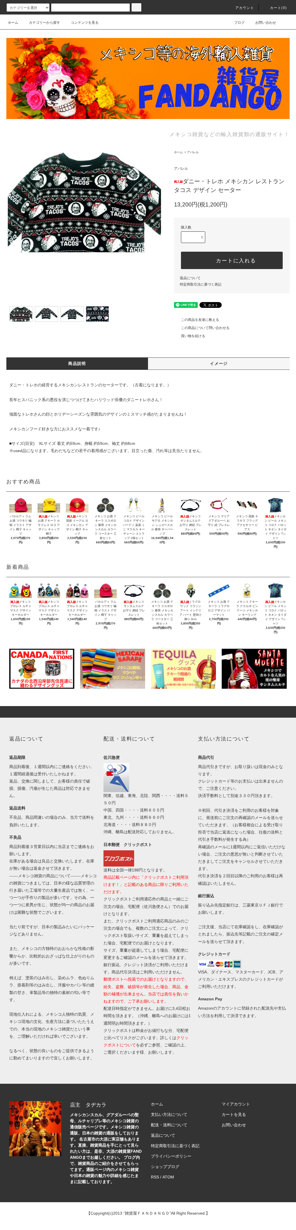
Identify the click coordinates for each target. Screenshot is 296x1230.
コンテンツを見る (85, 23)
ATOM (168, 1177)
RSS (155, 1177)
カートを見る (234, 1114)
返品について (190, 278)
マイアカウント (236, 1104)
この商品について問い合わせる (205, 328)
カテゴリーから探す (44, 23)
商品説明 (77, 363)
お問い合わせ (265, 23)
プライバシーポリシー (171, 1156)
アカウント (244, 8)
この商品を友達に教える (200, 320)
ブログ (239, 23)
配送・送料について (169, 1125)
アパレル (193, 152)
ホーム (13, 23)
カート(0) (278, 8)
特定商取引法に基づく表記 (200, 284)
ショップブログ (165, 1166)
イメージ (219, 363)
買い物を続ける (193, 336)
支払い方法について (169, 1114)
